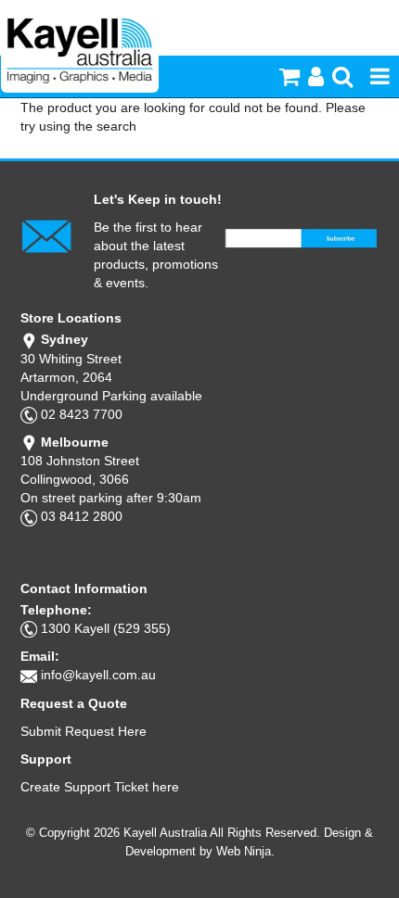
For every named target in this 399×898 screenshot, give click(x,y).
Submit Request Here (83, 731)
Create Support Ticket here (99, 786)
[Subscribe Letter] (46, 235)
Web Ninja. (245, 851)
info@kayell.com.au (98, 674)
